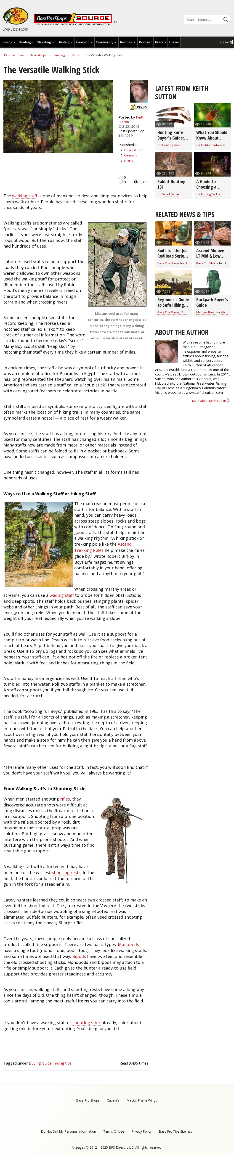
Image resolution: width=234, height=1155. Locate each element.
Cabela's (113, 1100)
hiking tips (62, 1063)
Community (105, 42)
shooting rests (66, 872)
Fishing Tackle (210, 194)
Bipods (79, 956)
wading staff (62, 595)
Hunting (63, 42)
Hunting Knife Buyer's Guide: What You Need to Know (171, 140)
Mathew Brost (205, 312)
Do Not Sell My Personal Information (68, 1131)
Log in (223, 42)
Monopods (128, 944)
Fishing (7, 42)
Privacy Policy (141, 1131)
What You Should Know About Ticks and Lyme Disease (211, 140)
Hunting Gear (171, 145)
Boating (25, 42)
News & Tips (38, 55)
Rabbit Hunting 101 (171, 184)
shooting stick (86, 1022)
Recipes (126, 42)
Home (174, 42)
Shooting (44, 42)
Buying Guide (40, 1063)
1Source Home (13, 55)
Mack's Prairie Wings (142, 1100)
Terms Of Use (113, 1131)
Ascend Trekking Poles (103, 547)
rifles (65, 799)
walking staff (24, 195)
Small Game (170, 194)
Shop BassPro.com (16, 29)
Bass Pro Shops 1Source (174, 312)
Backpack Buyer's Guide (212, 302)
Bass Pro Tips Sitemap (175, 1131)
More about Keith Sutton (209, 401)
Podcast (145, 42)
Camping (83, 42)
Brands (160, 42)
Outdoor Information (215, 145)
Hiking (75, 55)
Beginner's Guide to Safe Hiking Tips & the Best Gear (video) (173, 307)
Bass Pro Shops (168, 263)
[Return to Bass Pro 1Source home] (75, 24)
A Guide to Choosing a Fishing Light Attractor (208, 189)
